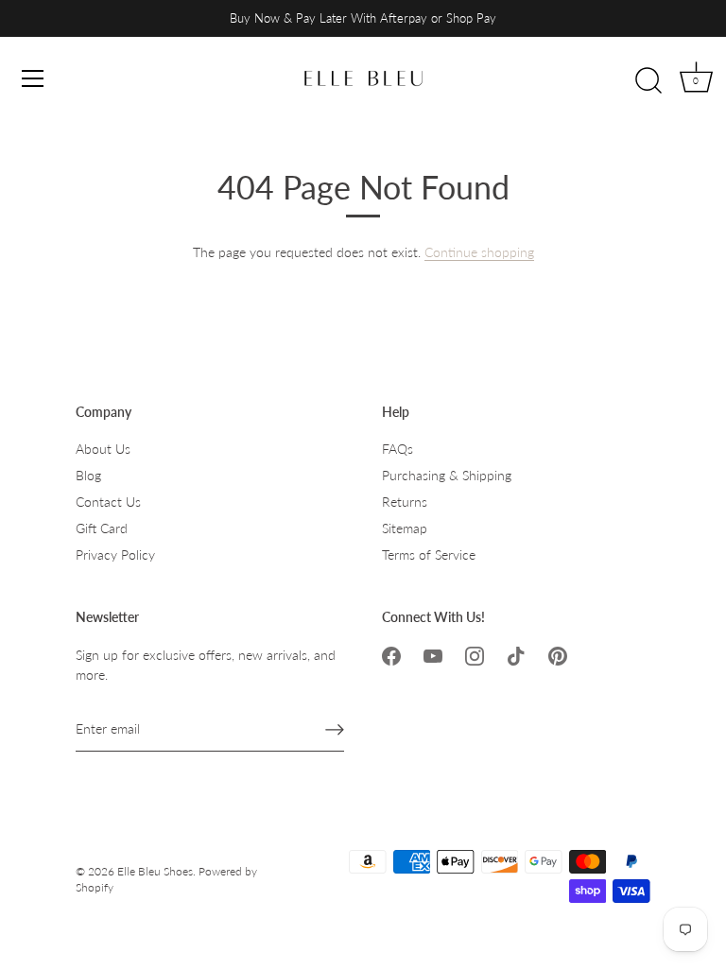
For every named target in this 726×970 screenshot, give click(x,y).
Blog (88, 475)
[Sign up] (334, 728)
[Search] (648, 81)
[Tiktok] (516, 655)
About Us (103, 449)
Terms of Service (428, 554)
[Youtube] (433, 655)
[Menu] (33, 78)
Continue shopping (479, 252)
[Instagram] (474, 655)
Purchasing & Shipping (446, 475)
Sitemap (404, 528)
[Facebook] (391, 655)
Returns (404, 502)
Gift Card (102, 528)
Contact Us (108, 502)
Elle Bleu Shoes (155, 871)
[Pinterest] (557, 655)
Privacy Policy (115, 554)
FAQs (397, 449)
